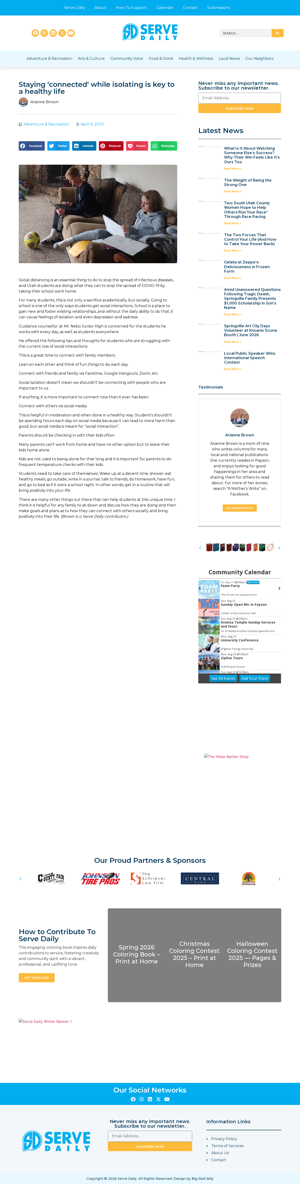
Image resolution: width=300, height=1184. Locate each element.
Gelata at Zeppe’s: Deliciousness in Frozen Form (247, 266)
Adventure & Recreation (49, 58)
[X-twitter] (62, 33)
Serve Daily (74, 7)
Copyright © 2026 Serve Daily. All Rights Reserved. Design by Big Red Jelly (150, 1178)
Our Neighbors (259, 58)
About (100, 7)
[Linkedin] (53, 33)
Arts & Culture (91, 58)
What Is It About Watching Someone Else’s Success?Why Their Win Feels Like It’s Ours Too (252, 155)
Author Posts (239, 508)
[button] (32, 146)
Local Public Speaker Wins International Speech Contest (249, 358)
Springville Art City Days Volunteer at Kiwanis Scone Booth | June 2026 (250, 330)
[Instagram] (44, 33)
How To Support (131, 7)
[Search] (277, 33)
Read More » (232, 168)
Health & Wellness (196, 58)
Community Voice (126, 58)
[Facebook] (35, 33)
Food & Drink (161, 58)
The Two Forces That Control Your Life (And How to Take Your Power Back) (250, 239)
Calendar (164, 7)
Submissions (218, 7)
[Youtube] (71, 33)
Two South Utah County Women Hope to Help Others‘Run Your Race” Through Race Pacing (247, 210)
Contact (190, 7)
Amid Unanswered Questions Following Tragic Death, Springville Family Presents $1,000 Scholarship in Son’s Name (252, 298)
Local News (229, 58)
